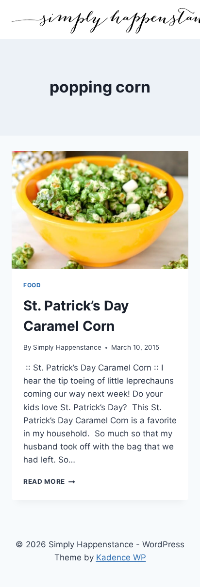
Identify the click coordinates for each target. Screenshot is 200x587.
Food (32, 285)
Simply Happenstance (67, 347)
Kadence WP (121, 557)
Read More (49, 481)
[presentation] (100, 210)
